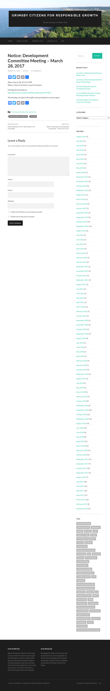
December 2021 (82, 267)
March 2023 (80, 199)
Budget (79, 531)
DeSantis (89, 542)
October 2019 (81, 370)
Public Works (94, 611)
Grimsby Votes (82, 565)
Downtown (81, 554)
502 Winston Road (83, 523)
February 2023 (81, 204)
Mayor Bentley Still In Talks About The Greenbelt (21, 126)
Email (10, 190)
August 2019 (81, 379)
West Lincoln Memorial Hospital (88, 630)
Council (80, 542)
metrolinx (80, 580)
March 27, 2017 (14, 71)
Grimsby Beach (91, 558)
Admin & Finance (83, 527)
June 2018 (80, 432)
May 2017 (80, 491)
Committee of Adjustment (86, 539)
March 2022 (80, 253)
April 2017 (80, 495)
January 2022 (81, 262)
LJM (93, 577)
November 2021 (82, 271)
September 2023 (82, 190)
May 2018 (80, 437)
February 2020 (81, 361)
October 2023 (81, 186)
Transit (90, 622)
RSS (62, 41)
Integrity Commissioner (85, 573)
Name (10, 179)
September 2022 (82, 226)
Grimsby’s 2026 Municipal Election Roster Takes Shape (89, 81)
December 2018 (82, 405)
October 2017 (81, 468)
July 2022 (79, 235)
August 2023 (81, 195)
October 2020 (81, 329)
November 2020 (82, 325)
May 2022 (80, 244)
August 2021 (81, 284)
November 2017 (82, 464)
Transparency (81, 626)
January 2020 (81, 365)
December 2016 (82, 509)
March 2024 (80, 172)
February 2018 (81, 450)
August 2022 (81, 231)
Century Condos (82, 535)
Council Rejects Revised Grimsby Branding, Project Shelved (88, 94)
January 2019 (81, 401)
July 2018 (79, 428)
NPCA (95, 596)
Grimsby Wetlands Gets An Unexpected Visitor (86, 87)
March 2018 (80, 446)
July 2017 (79, 482)
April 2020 (80, 356)
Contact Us (52, 41)
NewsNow (80, 592)
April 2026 (80, 154)
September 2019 (82, 374)
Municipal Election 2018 (85, 584)
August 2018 (81, 423)
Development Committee (18, 116)
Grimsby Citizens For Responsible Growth (55, 15)
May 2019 (80, 388)
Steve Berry (81, 622)
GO (89, 554)
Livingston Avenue (83, 577)
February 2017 (81, 504)
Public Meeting (82, 611)
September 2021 (82, 280)
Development (81, 546)
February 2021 (81, 311)
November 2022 (82, 217)
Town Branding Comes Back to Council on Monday (87, 101)
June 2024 (80, 163)
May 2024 (80, 168)
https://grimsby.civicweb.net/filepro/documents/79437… (30, 93)
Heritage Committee (84, 569)
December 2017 (82, 459)
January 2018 (81, 455)
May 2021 (80, 298)
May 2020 (80, 352)
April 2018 (80, 441)
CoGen (93, 535)
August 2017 (81, 477)
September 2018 (82, 419)
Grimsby (80, 558)
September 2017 (82, 473)
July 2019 (79, 383)
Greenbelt (96, 554)
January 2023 (81, 208)
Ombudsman (81, 603)
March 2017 (80, 500)
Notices (33, 116)
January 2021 (81, 316)
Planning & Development (85, 607)
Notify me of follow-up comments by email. (26, 212)
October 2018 (81, 414)
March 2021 (80, 307)
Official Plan (81, 599)
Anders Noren (91, 683)
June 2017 (80, 486)
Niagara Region (92, 592)
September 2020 (82, 334)
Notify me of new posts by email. (22, 217)
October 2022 (81, 222)
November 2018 (82, 410)
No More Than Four (84, 596)
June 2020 (80, 347)
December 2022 (82, 213)
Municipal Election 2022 (85, 588)
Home (10, 41)
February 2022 (81, 257)
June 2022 (80, 240)
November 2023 (82, 181)
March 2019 (80, 392)
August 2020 (81, 338)
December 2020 (82, 320)
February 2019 (81, 396)
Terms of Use (37, 41)
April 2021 (80, 302)
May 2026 (80, 150)
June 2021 (80, 293)
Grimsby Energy (82, 561)
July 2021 (79, 289)
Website (11, 201)
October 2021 (81, 276)
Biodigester (95, 527)
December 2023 (82, 177)
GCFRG (25, 71)
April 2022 (80, 249)
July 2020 (79, 343)
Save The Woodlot (83, 618)
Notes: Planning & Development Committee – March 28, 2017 (58, 126)
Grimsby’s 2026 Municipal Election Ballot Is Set (89, 74)
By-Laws (88, 531)
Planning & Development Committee (24, 112)
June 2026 (80, 145)
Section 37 (95, 618)
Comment (12, 154)
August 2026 (81, 137)
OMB (90, 599)
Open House (93, 603)
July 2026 (79, 141)
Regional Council (83, 615)
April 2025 (80, 159)
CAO (95, 531)
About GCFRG (22, 41)
